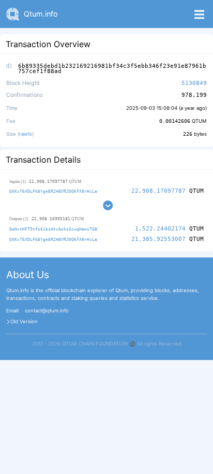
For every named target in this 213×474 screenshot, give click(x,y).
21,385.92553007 (158, 239)
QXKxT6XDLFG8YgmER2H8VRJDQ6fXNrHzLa (53, 191)
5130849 (194, 83)
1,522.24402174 (160, 228)
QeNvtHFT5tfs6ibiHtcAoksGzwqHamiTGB (53, 229)
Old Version (24, 321)
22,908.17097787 (158, 191)
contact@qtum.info (47, 310)
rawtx (25, 134)
